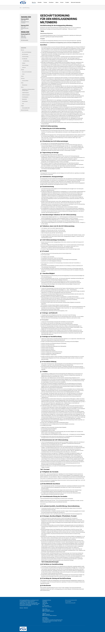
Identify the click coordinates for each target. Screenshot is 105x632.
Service (22, 87)
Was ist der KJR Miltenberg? (26, 52)
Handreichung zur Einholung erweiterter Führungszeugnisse (28, 90)
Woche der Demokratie (24, 110)
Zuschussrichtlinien (25, 80)
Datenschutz (26, 607)
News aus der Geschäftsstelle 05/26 (71, 600)
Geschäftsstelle (24, 58)
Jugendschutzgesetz (25, 92)
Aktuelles (22, 69)
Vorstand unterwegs (25, 56)
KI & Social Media (68, 601)
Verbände (23, 63)
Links (23, 103)
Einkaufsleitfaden (25, 101)
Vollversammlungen (25, 65)
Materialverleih (24, 99)
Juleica (22, 82)
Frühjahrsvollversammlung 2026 (70, 602)
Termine (22, 76)
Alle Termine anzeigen (24, 40)
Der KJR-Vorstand (25, 54)
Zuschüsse (23, 78)
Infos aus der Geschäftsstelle (27, 71)
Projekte (22, 105)
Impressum (24, 67)
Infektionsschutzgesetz (26, 94)
